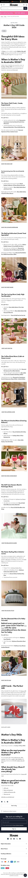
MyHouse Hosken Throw (16, 568)
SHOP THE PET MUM (6, 680)
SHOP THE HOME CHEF (6, 164)
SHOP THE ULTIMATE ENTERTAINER (9, 227)
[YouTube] (20, 838)
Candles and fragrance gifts (9, 792)
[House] (14, 5)
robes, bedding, (18, 759)
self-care (15, 490)
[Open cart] (26, 5)
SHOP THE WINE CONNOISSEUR (9, 476)
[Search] (25, 8)
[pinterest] (7, 801)
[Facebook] (8, 839)
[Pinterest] (14, 838)
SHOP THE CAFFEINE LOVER (8, 412)
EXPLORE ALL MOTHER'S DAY (7, 797)
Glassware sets (7, 794)
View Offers (23, 1)
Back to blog (14, 805)
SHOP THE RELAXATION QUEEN (9, 543)
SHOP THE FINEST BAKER (7, 287)
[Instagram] (11, 839)
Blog (5, 16)
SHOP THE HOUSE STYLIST (8, 610)
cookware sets (17, 757)
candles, (13, 759)
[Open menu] (1, 5)
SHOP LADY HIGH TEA (7, 348)
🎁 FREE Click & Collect (7, 1)
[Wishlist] (4, 5)
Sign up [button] (14, 828)
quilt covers (8, 559)
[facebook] (1, 801)
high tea (9, 300)
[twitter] (4, 801)
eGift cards (6, 788)
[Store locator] (24, 5)
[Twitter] (17, 838)
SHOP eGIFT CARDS (5, 727)
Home (2, 16)
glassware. (3, 760)
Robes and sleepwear (8, 790)
